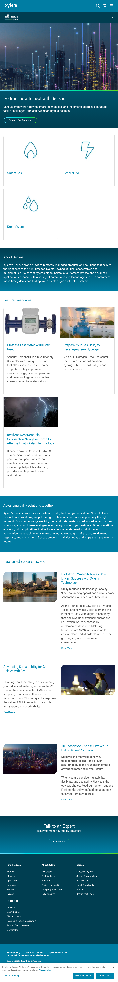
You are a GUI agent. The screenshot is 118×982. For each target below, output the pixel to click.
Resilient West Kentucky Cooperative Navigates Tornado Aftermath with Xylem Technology (30, 439)
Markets (11, 876)
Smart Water (16, 227)
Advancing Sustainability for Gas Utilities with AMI (25, 669)
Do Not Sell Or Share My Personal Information (28, 955)
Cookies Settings (12, 976)
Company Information (52, 889)
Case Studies (13, 912)
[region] (59, 972)
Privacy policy (45, 970)
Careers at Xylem (84, 871)
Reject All (104, 976)
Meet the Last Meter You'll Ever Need (28, 347)
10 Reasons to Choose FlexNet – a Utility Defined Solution (84, 748)
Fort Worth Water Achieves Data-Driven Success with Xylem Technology (84, 578)
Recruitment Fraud (85, 894)
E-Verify (80, 889)
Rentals (10, 894)
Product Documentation (18, 925)
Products (11, 885)
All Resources (13, 907)
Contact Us (12, 929)
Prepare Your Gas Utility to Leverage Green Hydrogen (82, 347)
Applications (13, 880)
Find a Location (14, 916)
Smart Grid (71, 173)
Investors (46, 880)
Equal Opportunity (85, 885)
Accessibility (82, 880)
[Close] (113, 967)
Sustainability (48, 876)
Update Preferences (58, 952)
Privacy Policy (13, 952)
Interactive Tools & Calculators (21, 921)
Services (11, 889)
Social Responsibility (51, 885)
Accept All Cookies (83, 976)
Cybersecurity (48, 894)
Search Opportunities (86, 876)
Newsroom (47, 871)
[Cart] (105, 6)
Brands (10, 871)
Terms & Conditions (34, 952)
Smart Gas (14, 173)
